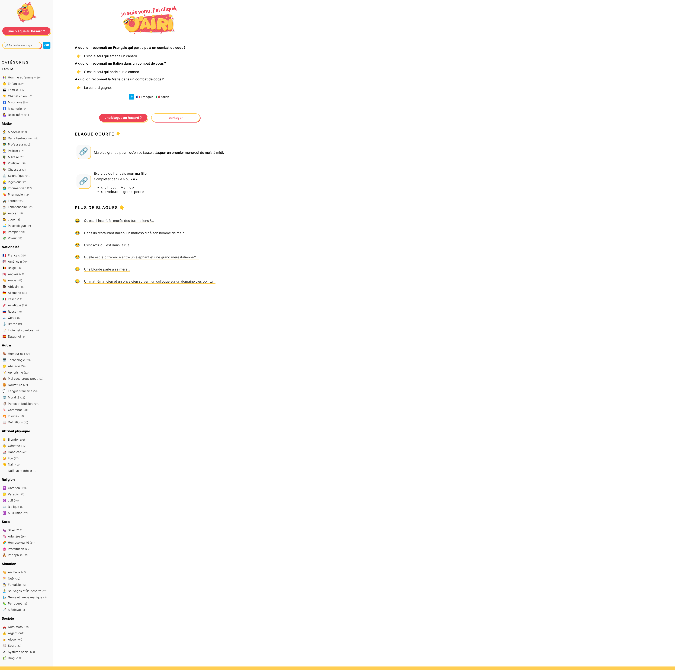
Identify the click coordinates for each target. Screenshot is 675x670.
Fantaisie (14, 584)
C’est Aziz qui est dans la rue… (108, 245)
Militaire (13, 157)
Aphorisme (15, 372)
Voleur (12, 238)
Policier (13, 151)
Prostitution (16, 549)
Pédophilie (15, 555)
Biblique (13, 507)
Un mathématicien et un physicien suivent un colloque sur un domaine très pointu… (150, 281)
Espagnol (13, 336)
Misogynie (15, 102)
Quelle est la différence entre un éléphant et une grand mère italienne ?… (141, 257)
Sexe (12, 530)
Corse (11, 317)
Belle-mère (15, 115)
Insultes (13, 416)
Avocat (12, 213)
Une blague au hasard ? (123, 117)
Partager (176, 117)
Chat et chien (18, 96)
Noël (11, 578)
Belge (12, 268)
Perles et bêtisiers (20, 403)
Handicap (14, 452)
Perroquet (14, 603)
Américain (15, 261)
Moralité (13, 397)
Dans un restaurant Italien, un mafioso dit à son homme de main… (135, 233)
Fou (10, 458)
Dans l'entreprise (20, 138)
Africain (13, 286)
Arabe (12, 280)
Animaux (14, 572)
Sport (11, 645)
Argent (13, 633)
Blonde (13, 439)
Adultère (14, 536)
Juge (11, 219)
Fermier (13, 201)
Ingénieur (14, 182)
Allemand (14, 293)
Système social (19, 652)
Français (144, 97)
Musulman (15, 513)
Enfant (13, 83)
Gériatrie (14, 446)
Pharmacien (16, 194)
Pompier (13, 232)
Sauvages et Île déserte (24, 591)
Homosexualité (18, 542)
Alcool (12, 639)
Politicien (14, 163)
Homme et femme (21, 77)
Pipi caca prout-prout (22, 378)
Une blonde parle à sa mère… (107, 269)
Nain (11, 464)
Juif (10, 500)
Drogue (12, 658)
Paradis (13, 494)
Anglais (13, 274)
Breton (12, 324)
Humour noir (16, 353)
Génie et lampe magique (24, 597)
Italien (162, 97)
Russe (12, 311)
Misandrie (14, 108)
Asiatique (14, 305)
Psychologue (16, 225)
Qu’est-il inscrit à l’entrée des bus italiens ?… (119, 221)
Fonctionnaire (17, 207)
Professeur (16, 144)
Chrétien (14, 488)
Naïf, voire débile (21, 471)
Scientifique (16, 175)
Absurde (14, 366)
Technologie (16, 360)
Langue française (20, 391)
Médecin (14, 132)
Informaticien (17, 188)
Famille (13, 90)
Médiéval (13, 610)
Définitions (15, 422)
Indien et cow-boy (20, 330)
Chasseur (14, 169)
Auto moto (16, 627)
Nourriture (15, 385)
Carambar (15, 410)
